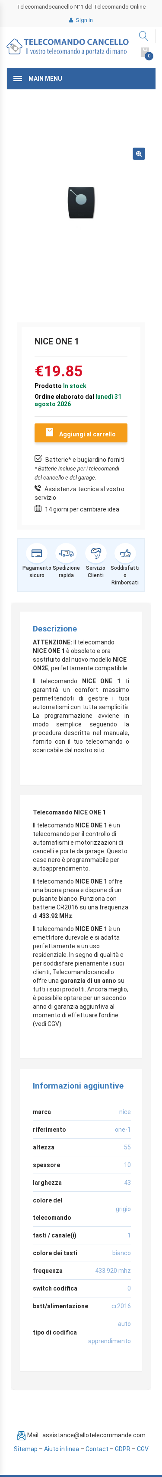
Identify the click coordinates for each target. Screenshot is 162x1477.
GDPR (122, 1448)
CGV (143, 1448)
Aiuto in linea (61, 1448)
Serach (144, 36)
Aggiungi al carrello (87, 434)
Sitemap (26, 1448)
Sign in (83, 20)
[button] (139, 154)
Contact (97, 1448)
